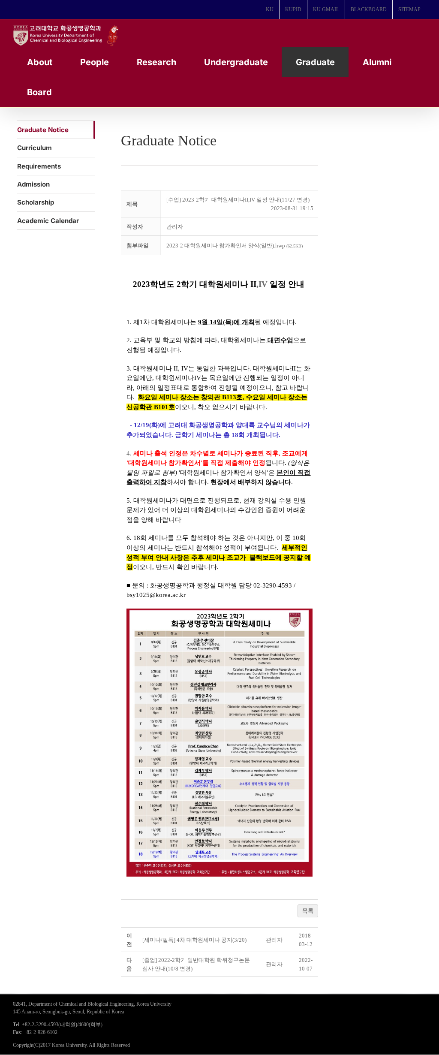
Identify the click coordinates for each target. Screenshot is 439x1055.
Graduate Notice (43, 130)
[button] (174, 226)
